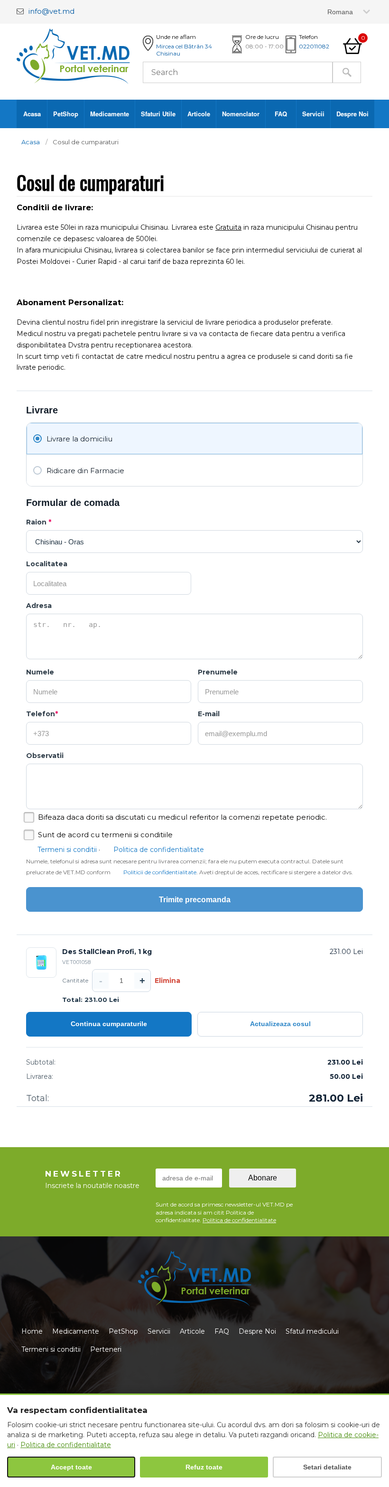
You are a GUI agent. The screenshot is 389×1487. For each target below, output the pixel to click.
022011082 (314, 46)
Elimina (167, 980)
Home (32, 1331)
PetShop (65, 113)
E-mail (209, 714)
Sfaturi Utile (158, 113)
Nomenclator (240, 113)
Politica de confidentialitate (158, 849)
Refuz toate (203, 1467)
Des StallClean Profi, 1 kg (107, 951)
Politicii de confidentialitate (159, 872)
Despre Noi (352, 113)
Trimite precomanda (195, 900)
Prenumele (218, 672)
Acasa (32, 113)
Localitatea (46, 564)
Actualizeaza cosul (280, 1024)
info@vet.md (51, 11)
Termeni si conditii (67, 849)
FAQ (281, 113)
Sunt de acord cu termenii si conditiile (105, 835)
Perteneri (105, 1349)
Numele (40, 672)
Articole (198, 113)
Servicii (313, 113)
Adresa (39, 605)
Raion (38, 522)
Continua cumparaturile (109, 1024)
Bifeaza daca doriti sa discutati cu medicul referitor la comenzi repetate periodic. (182, 817)
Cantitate (75, 980)
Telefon (42, 714)
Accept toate (71, 1467)
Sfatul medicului (312, 1331)
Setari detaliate (327, 1467)
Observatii (45, 755)
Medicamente (109, 113)
